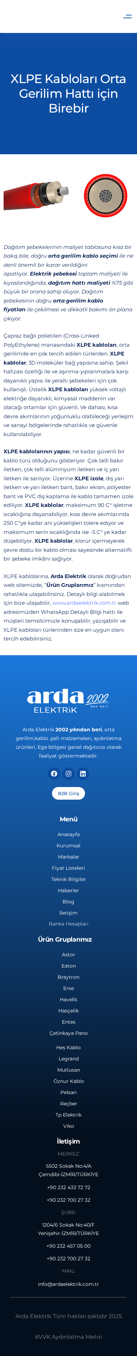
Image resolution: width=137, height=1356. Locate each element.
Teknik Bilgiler (68, 879)
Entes (69, 1022)
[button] (127, 16)
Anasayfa (69, 834)
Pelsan (68, 1092)
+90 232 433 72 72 (68, 1187)
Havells (68, 999)
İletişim (68, 913)
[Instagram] (68, 773)
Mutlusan (68, 1070)
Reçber (68, 1103)
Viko (68, 1126)
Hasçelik (68, 1011)
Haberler (68, 890)
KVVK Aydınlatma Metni (68, 1337)
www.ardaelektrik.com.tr (84, 602)
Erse (68, 988)
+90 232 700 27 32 (68, 1200)
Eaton (68, 966)
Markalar (68, 857)
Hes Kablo (68, 1047)
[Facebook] (54, 773)
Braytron (68, 977)
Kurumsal (68, 845)
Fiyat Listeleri (68, 868)
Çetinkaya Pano (69, 1033)
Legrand (69, 1059)
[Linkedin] (83, 773)
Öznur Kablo (68, 1081)
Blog (68, 902)
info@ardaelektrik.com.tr (68, 1284)
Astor (68, 954)
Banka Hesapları (69, 924)
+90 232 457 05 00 (68, 1246)
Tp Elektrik (68, 1115)
